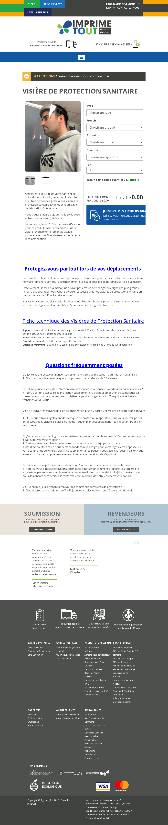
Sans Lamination (35, 654)
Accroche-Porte (91, 647)
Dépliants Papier (92, 673)
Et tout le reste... (91, 758)
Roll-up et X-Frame (121, 698)
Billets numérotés (92, 658)
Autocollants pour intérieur (68, 718)
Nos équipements (111, 800)
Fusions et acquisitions (117, 814)
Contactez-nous (93, 807)
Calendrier (89, 665)
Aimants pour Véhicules (124, 665)
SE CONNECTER (120, 44)
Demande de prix (42, 529)
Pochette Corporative (94, 687)
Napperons (89, 747)
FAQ (108, 7)
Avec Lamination (35, 647)
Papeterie (34, 710)
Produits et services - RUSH (96, 691)
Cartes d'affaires (39, 642)
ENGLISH (32, 4)
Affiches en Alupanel (122, 647)
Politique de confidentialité (98, 818)
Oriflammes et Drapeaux (124, 687)
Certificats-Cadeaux (93, 732)
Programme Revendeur (97, 803)
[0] (134, 41)
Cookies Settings (110, 807)
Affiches (88, 651)
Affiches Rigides (120, 662)
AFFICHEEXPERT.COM (121, 811)
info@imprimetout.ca (37, 447)
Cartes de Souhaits (93, 669)
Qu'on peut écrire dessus (39, 651)
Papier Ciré (89, 750)
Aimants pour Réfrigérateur (97, 654)
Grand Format (122, 642)
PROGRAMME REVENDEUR (120, 4)
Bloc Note (32, 714)
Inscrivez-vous (126, 529)
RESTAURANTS (92, 710)
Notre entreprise (94, 800)
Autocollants (65, 710)
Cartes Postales (67, 642)
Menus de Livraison (93, 743)
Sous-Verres (90, 754)
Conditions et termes (96, 814)
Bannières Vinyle (120, 673)
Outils (117, 803)
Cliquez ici (132, 180)
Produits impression (97, 642)
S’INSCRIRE (102, 44)
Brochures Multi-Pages (94, 662)
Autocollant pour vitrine (124, 669)
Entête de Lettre (35, 718)
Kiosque (116, 676)
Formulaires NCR (35, 725)
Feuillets (88, 676)
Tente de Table (91, 694)
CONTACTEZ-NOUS (128, 7)
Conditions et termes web (98, 811)
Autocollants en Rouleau (67, 714)
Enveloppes (33, 721)
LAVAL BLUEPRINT (37, 12)
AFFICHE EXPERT (53, 4)
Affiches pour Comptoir (124, 658)
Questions (127, 803)
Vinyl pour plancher (122, 702)
